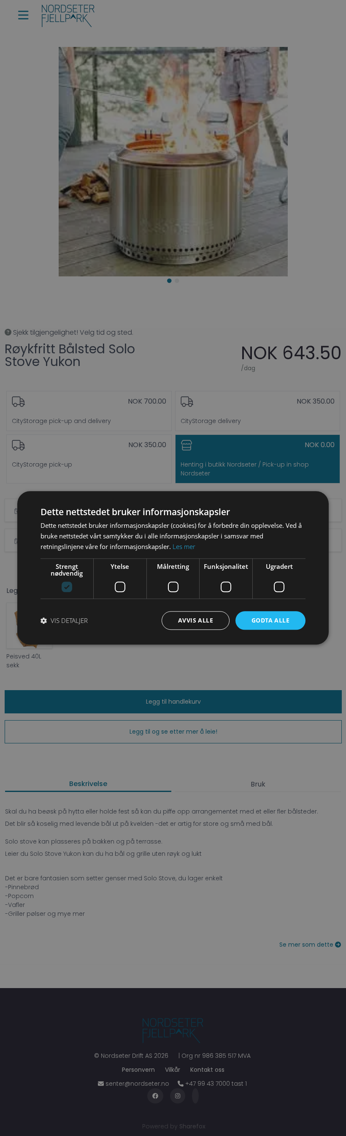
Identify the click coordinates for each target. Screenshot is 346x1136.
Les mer (184, 546)
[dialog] (173, 568)
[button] (64, 620)
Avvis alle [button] (195, 620)
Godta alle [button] (270, 620)
